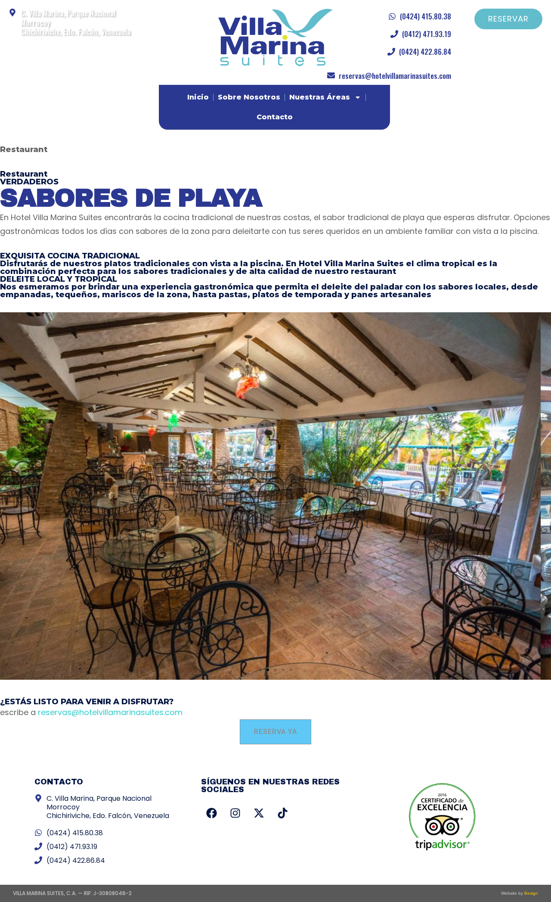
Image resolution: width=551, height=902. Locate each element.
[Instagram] (235, 813)
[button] (260, 670)
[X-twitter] (259, 813)
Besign (530, 893)
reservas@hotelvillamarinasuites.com (110, 712)
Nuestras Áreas (319, 97)
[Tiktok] (283, 813)
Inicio (198, 97)
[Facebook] (212, 813)
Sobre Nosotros (249, 97)
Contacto (275, 117)
